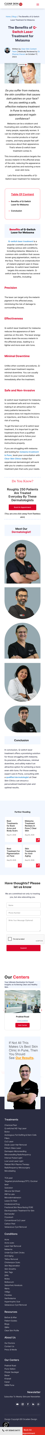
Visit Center (22, 1025)
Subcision (8, 1188)
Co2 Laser (8, 1141)
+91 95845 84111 (12, 1430)
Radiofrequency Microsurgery (17, 1167)
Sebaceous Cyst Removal (15, 1227)
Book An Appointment (22, 507)
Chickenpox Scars (12, 1262)
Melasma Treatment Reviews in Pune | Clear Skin (30, 826)
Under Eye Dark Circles (14, 1252)
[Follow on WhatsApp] (38, 1404)
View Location (22, 1020)
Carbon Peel (9, 1223)
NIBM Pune (9, 1385)
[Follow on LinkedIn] (33, 1404)
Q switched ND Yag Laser (15, 1128)
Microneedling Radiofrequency (17, 1154)
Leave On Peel (10, 1201)
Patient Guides (10, 1321)
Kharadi (7, 1378)
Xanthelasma (10, 1298)
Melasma (8, 1249)
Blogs (14, 16)
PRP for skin (9, 1194)
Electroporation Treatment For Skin (19, 1210)
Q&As (6, 1327)
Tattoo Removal (11, 1259)
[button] (4, 1010)
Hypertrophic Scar (12, 1301)
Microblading (10, 1171)
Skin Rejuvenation (12, 1265)
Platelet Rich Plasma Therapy (16, 1164)
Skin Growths (10, 1269)
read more (20, 840)
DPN (6, 1275)
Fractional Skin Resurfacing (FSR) (18, 1207)
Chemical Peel (10, 1125)
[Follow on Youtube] (17, 1404)
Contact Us (9, 1346)
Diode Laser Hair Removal (15, 1145)
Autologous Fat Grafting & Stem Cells (20, 1135)
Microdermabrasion (12, 1197)
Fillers (7, 1138)
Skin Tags (8, 1272)
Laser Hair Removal (12, 1246)
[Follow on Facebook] (28, 1404)
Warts (7, 1288)
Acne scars (9, 1243)
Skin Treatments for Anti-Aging (30, 852)
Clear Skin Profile (11, 1330)
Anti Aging (8, 1256)
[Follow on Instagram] (22, 1404)
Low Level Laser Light (13, 1161)
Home (8, 16)
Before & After (10, 1317)
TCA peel (8, 1178)
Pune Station (10, 1369)
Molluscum (9, 1282)
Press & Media (10, 1349)
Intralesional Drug (12, 1204)
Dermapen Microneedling (15, 1151)
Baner (7, 1375)
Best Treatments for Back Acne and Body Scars (12, 826)
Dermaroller (9, 1214)
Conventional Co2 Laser (14, 1220)
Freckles (8, 1295)
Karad (7, 1382)
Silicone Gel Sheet (12, 1191)
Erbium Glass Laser (12, 1148)
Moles (7, 1279)
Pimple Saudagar (11, 1372)
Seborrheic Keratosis (13, 1285)
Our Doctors (9, 1343)
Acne (6, 1239)
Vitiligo (7, 1292)
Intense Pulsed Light (13, 1158)
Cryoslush (8, 1217)
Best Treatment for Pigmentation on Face (13, 852)
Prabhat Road (10, 1365)
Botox (7, 1131)
